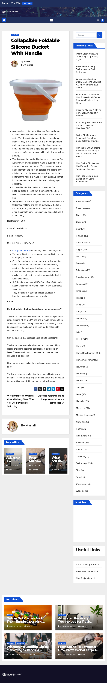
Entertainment (82, 277)
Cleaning (80, 236)
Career (79, 215)
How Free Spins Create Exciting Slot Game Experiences (87, 179)
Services (80, 443)
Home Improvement (85, 360)
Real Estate (81, 436)
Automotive (81, 201)
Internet (79, 380)
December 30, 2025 (68, 626)
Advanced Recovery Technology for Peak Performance (86, 69)
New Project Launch (85, 578)
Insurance (80, 367)
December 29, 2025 (17, 654)
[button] (98, 20)
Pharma (80, 429)
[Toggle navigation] (51, 20)
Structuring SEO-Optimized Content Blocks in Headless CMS (89, 125)
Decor (79, 256)
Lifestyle (80, 401)
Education (81, 270)
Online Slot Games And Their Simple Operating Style (87, 57)
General (15, 34)
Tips (78, 470)
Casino (79, 222)
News (79, 422)
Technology (81, 463)
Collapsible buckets (21, 251)
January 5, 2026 (16, 626)
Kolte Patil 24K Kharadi (87, 571)
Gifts (78, 332)
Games (79, 318)
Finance (80, 291)
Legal (78, 394)
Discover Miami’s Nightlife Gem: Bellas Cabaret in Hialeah (88, 113)
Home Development (85, 353)
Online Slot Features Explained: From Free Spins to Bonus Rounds (87, 138)
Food (78, 305)
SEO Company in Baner (87, 564)
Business (80, 208)
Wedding (80, 491)
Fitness (79, 298)
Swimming (81, 456)
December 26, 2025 (68, 654)
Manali (27, 61)
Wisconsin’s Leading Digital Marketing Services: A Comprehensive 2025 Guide (28, 650)
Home (79, 346)
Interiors (80, 374)
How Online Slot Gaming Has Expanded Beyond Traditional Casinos (88, 166)
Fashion (80, 284)
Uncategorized (83, 484)
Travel (79, 477)
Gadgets (80, 312)
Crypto (79, 249)
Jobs (78, 387)
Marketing (80, 408)
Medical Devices (84, 415)
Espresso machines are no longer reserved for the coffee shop (51, 399)
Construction (82, 243)
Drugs (79, 263)
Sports (79, 449)
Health (79, 339)
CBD (78, 229)
